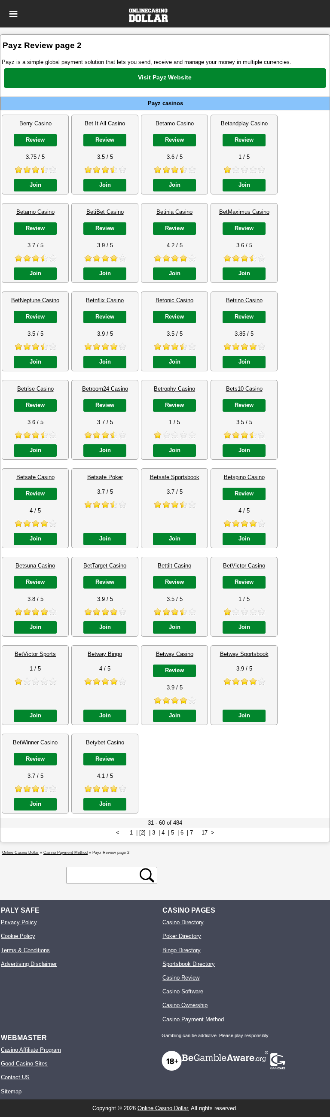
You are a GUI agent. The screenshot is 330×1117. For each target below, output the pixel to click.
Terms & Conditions (25, 950)
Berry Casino (35, 123)
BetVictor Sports (35, 654)
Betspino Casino (244, 477)
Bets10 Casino (244, 388)
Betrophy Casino (174, 388)
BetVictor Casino (244, 565)
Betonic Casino (174, 300)
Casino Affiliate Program (31, 1050)
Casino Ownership (185, 1005)
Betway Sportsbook (244, 654)
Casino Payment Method (193, 1019)
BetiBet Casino (105, 212)
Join (35, 185)
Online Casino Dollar (163, 1108)
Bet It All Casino (105, 123)
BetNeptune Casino (35, 300)
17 (205, 832)
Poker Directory (181, 936)
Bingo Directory (181, 950)
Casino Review (180, 977)
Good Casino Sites (24, 1063)
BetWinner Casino (35, 742)
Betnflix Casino (105, 300)
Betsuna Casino (35, 565)
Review (35, 140)
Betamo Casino (175, 123)
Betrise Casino (35, 388)
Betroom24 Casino (105, 388)
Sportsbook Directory (188, 964)
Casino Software (182, 991)
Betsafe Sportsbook (174, 477)
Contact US (15, 1077)
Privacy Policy (19, 922)
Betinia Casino (174, 212)
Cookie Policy (18, 936)
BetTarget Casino (104, 565)
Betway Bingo (105, 654)
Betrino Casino (244, 300)
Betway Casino (174, 654)
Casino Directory (183, 922)
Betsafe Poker (105, 477)
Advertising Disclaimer (29, 964)
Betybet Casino (105, 742)
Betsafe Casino (35, 477)
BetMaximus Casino (244, 212)
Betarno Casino (35, 212)
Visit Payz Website (165, 77)
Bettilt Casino (174, 565)
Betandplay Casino (244, 123)
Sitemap (11, 1091)
